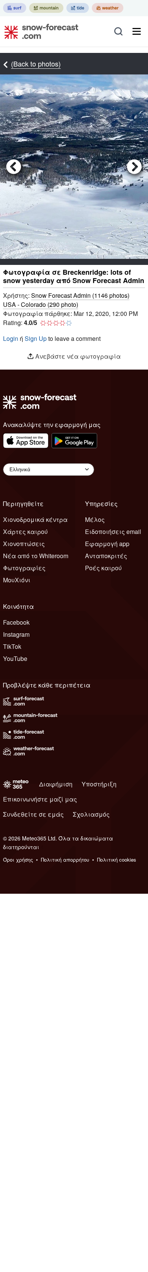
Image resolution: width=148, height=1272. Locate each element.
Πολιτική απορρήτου (65, 859)
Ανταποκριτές (106, 555)
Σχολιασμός (91, 814)
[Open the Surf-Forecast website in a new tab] (14, 8)
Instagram (16, 634)
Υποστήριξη (99, 784)
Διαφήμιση (55, 784)
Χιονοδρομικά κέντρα (35, 519)
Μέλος (95, 519)
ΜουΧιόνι (16, 580)
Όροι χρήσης (18, 859)
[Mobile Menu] (136, 31)
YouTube (15, 658)
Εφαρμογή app (107, 543)
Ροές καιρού (103, 567)
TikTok (12, 646)
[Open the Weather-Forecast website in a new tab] (107, 8)
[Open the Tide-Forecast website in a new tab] (77, 8)
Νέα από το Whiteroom (35, 555)
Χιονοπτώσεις (24, 543)
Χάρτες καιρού (25, 531)
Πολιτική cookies (116, 859)
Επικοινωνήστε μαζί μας (40, 799)
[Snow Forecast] (39, 31)
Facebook (16, 622)
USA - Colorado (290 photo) (40, 304)
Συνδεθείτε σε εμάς (33, 814)
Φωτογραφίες (24, 567)
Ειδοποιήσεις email (113, 531)
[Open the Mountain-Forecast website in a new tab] (46, 8)
